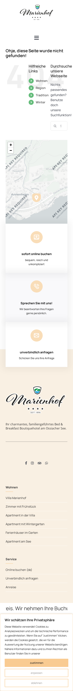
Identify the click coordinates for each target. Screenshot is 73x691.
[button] (36, 198)
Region (41, 88)
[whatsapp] (46, 463)
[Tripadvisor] (39, 463)
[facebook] (26, 463)
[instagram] (32, 463)
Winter (40, 102)
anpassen (36, 673)
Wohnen (42, 81)
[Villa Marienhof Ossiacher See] (36, 5)
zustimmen (36, 663)
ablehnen (36, 683)
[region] (36, 652)
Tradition (42, 95)
